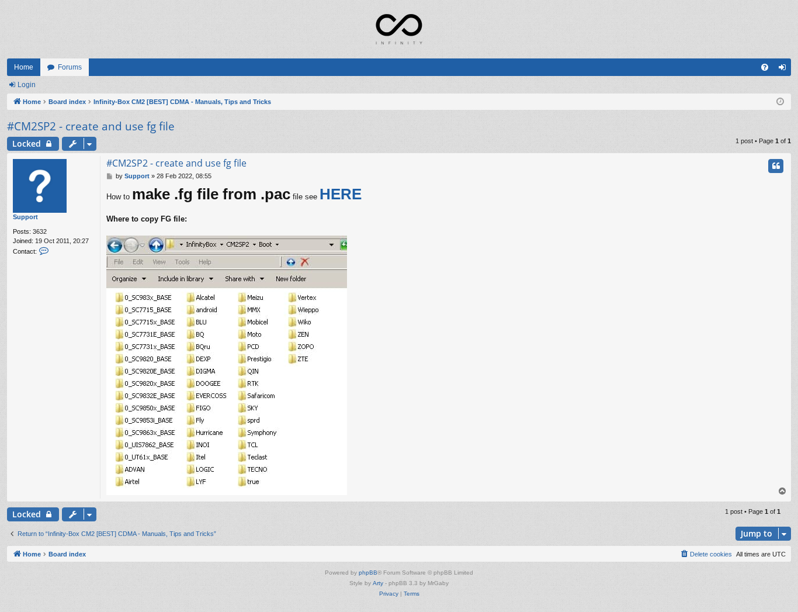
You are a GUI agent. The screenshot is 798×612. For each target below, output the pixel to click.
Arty (378, 583)
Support (25, 216)
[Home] (399, 29)
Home (23, 67)
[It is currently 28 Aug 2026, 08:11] (780, 102)
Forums (70, 67)
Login (27, 85)
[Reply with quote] (775, 166)
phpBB (368, 572)
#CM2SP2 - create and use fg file (91, 126)
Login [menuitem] (784, 69)
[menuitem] (764, 67)
